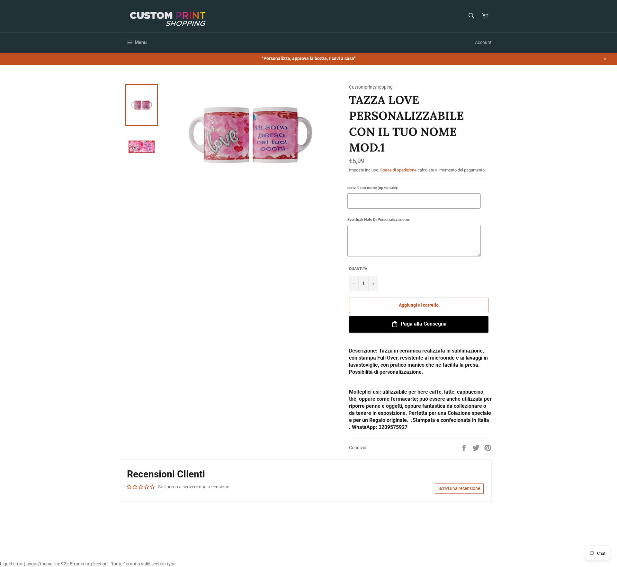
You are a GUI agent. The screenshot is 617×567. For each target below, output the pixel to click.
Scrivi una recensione (459, 488)
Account (483, 42)
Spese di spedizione (398, 170)
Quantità (358, 268)
